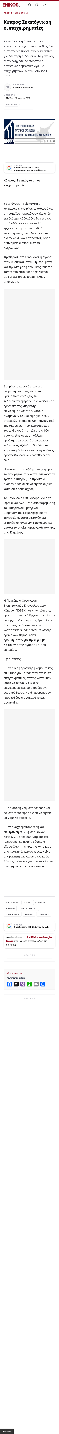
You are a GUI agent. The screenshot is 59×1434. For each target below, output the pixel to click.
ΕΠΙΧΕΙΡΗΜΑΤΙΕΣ (28, 908)
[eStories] (44, 5)
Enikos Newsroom (23, 87)
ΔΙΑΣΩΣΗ (10, 908)
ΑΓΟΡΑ (26, 902)
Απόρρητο (7, 1431)
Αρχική (8, 13)
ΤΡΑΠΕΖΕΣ (43, 914)
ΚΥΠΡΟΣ (29, 914)
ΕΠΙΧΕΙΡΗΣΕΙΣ (13, 914)
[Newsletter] (37, 5)
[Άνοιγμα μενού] (53, 5)
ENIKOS (11, 5)
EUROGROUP (12, 902)
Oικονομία (21, 13)
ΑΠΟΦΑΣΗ (40, 902)
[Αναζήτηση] (29, 5)
